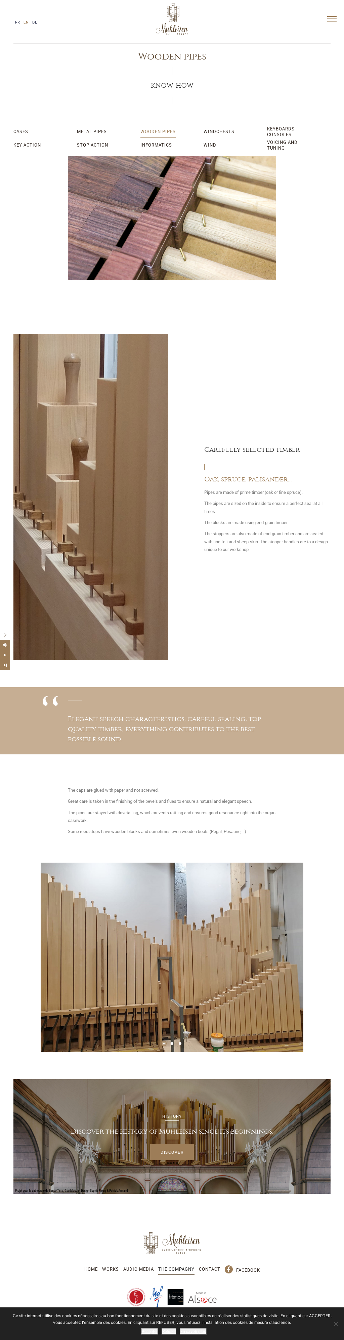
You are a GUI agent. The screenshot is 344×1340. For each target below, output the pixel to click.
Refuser (169, 1331)
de (34, 22)
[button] (164, 1043)
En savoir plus (193, 1331)
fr (17, 22)
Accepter (150, 1331)
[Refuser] (335, 1324)
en (26, 22)
